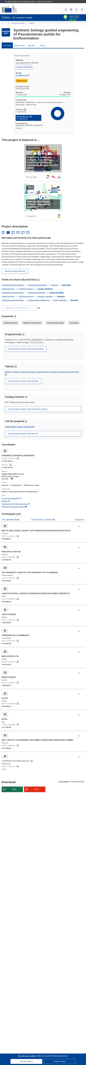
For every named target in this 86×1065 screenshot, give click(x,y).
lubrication (66, 285)
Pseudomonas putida (55, 323)
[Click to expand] (79, 526)
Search (76, 9)
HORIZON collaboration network (16, 507)
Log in (65, 9)
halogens (61, 296)
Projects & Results (18, 23)
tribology (54, 285)
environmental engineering (38, 300)
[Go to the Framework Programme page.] (6, 32)
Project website (23, 67)
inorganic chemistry (45, 296)
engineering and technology (13, 285)
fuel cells (74, 300)
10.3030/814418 (21, 75)
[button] (71, 9)
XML (14, 789)
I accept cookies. (26, 1061)
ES (13, 232)
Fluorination (74, 323)
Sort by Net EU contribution (42, 520)
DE (3, 232)
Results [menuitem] (42, 45)
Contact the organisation (13, 498)
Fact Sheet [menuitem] (7, 45)
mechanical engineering (37, 285)
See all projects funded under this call (23, 434)
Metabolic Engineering (32, 323)
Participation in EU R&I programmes (17, 504)
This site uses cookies (27, 1056)
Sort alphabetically (9, 520)
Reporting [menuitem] (31, 45)
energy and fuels (59, 300)
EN (8, 232)
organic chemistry (45, 289)
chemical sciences (26, 289)
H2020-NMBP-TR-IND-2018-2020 (18, 427)
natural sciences (8, 289)
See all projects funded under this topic (23, 381)
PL (28, 232)
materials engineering (36, 293)
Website (8, 501)
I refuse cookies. (59, 1061)
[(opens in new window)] (9, 8)
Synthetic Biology (11, 323)
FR (18, 232)
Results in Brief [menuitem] (19, 45)
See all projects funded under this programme (26, 349)
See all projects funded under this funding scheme (27, 409)
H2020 (31, 23)
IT (23, 232)
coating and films (56, 293)
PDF (36, 789)
